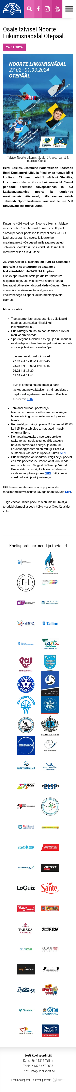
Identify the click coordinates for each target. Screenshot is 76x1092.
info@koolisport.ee (43, 1071)
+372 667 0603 (43, 1066)
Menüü (67, 9)
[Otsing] (29, 9)
